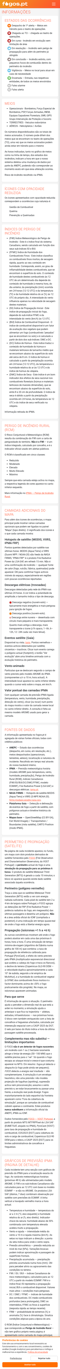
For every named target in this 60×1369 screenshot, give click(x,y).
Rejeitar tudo (44, 1358)
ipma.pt (34, 789)
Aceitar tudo (30, 1364)
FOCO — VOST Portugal (40, 1119)
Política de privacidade (38, 1352)
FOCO (32, 858)
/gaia (27, 642)
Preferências (16, 1358)
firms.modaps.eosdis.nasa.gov (25, 800)
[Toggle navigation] (54, 4)
